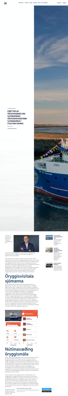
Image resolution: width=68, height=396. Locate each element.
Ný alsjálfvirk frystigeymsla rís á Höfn (58, 237)
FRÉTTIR (39, 2)
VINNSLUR (35, 2)
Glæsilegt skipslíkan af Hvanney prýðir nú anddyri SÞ (58, 250)
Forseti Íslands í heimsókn (57, 264)
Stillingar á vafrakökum (46, 391)
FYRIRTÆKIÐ (20, 2)
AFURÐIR (26, 2)
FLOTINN (30, 2)
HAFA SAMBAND (44, 2)
